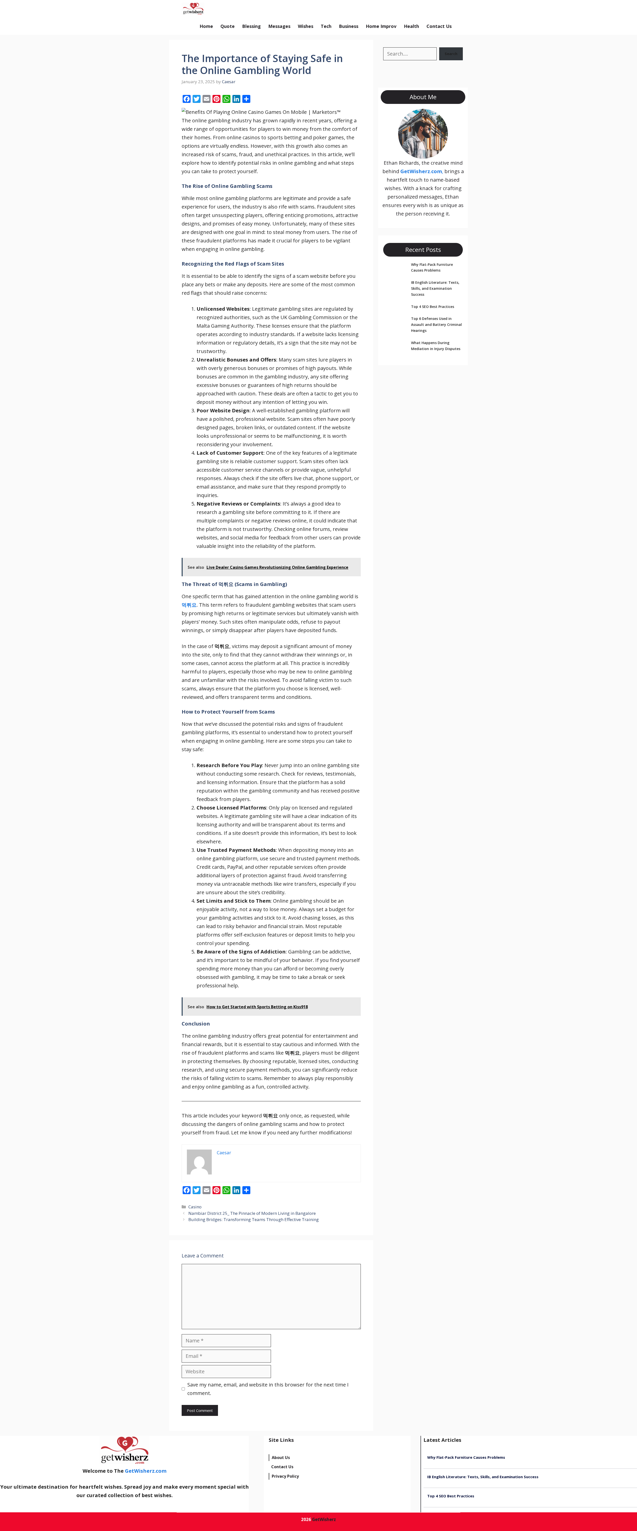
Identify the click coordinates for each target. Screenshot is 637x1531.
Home (206, 26)
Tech (326, 26)
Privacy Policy (285, 1476)
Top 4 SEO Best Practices (432, 306)
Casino (195, 1207)
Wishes (305, 26)
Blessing (251, 26)
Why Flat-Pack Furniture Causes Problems (466, 1457)
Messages (279, 26)
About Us (281, 1457)
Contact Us (439, 26)
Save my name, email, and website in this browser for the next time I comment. (268, 1388)
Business (348, 26)
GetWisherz (324, 1519)
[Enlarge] (441, 115)
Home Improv (381, 26)
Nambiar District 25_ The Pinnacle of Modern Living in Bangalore (252, 1213)
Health (411, 26)
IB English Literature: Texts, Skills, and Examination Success (435, 288)
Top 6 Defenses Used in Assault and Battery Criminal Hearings (436, 324)
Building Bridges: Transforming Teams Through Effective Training (253, 1219)
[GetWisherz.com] (193, 8)
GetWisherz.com (232, 8)
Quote (227, 26)
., (421, 171)
